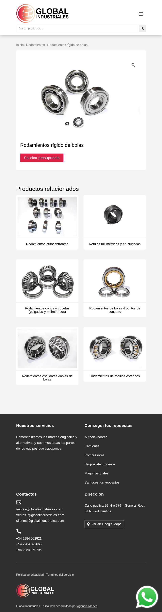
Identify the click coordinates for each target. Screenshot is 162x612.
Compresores (95, 455)
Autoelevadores (96, 437)
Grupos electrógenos (100, 464)
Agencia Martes (87, 606)
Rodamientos (35, 45)
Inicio (20, 45)
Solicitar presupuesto (42, 158)
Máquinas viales (96, 473)
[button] (133, 65)
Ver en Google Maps (106, 524)
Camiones (92, 446)
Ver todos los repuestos (102, 482)
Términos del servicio (60, 574)
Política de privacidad (30, 574)
